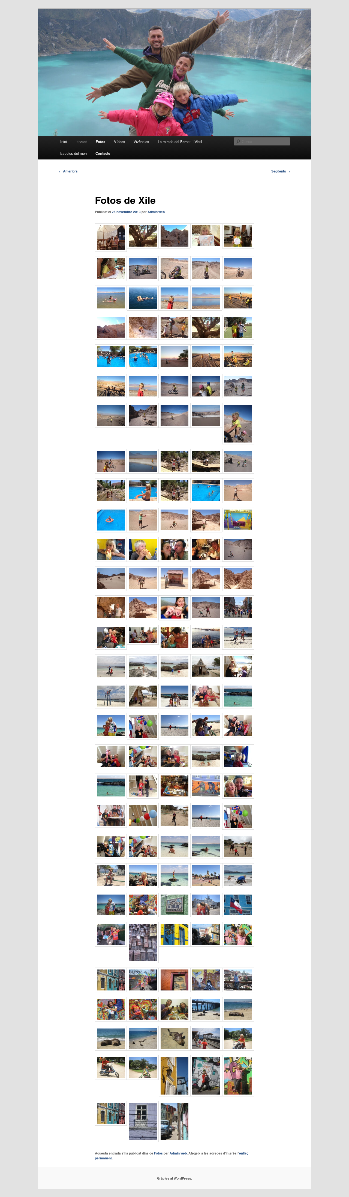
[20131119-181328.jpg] (143, 501)
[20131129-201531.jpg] (206, 857)
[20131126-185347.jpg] (206, 707)
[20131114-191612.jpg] (111, 250)
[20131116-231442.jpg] (111, 397)
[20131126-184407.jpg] (143, 678)
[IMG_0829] (111, 1078)
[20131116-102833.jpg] (206, 338)
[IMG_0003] (175, 945)
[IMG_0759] (111, 916)
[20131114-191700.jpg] (143, 247)
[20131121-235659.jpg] (175, 560)
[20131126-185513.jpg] (143, 768)
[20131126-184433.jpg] (175, 678)
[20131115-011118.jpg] (238, 280)
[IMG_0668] (238, 560)
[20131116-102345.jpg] (143, 309)
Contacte (102, 153)
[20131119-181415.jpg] (175, 501)
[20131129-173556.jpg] (175, 797)
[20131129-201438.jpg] (111, 886)
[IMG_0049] (143, 916)
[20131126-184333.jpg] (111, 678)
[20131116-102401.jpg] (206, 309)
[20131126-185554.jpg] (175, 768)
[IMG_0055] (206, 1020)
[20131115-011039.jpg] (143, 279)
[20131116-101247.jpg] (111, 309)
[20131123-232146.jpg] (111, 648)
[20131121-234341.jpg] (143, 560)
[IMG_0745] (111, 826)
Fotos (100, 141)
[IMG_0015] (238, 1095)
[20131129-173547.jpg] (206, 797)
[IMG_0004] (175, 1095)
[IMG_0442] (206, 397)
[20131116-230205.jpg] (175, 368)
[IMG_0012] (206, 1095)
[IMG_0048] (143, 1020)
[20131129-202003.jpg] (143, 826)
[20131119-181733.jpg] (206, 531)
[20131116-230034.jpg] (143, 368)
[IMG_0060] (143, 1049)
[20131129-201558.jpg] (143, 857)
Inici (63, 141)
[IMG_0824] (143, 1078)
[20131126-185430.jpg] (143, 738)
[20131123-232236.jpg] (175, 648)
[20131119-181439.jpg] (111, 531)
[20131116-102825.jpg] (175, 338)
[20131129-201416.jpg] (206, 886)
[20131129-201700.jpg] (111, 857)
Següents (280, 171)
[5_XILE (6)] (175, 916)
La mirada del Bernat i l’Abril (180, 141)
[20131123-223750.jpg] (143, 589)
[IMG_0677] (206, 619)
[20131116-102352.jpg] (175, 309)
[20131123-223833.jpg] (206, 589)
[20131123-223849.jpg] (175, 589)
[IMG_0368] (175, 397)
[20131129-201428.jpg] (175, 886)
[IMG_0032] (143, 1141)
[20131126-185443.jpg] (206, 736)
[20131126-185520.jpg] (111, 768)
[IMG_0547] (111, 472)
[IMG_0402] (143, 426)
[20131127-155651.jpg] (111, 797)
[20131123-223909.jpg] (238, 589)
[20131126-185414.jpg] (238, 707)
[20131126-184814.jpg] (143, 707)
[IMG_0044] (111, 1020)
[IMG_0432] (238, 472)
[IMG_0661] (111, 589)
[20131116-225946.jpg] (111, 368)
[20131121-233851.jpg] (238, 531)
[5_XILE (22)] (111, 945)
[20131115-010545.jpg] (206, 247)
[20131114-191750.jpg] (175, 247)
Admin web (156, 211)
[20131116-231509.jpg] (143, 397)
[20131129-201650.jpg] (238, 828)
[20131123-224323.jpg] (175, 619)
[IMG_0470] (206, 426)
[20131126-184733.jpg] (206, 677)
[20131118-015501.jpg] (175, 472)
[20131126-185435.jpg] (175, 736)
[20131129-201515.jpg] (175, 857)
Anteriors (68, 171)
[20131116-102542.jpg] (238, 309)
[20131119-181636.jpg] (238, 501)
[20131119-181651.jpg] (175, 531)
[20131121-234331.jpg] (111, 560)
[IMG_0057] (111, 1049)
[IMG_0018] (238, 945)
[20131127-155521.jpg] (143, 797)
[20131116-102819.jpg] (143, 338)
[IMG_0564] (143, 472)
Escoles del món (73, 153)
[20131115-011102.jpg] (175, 280)
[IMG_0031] (175, 991)
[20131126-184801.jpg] (238, 678)
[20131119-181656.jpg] (143, 531)
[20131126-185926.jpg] (206, 767)
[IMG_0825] (238, 1049)
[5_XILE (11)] (206, 916)
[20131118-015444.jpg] (111, 501)
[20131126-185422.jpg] (111, 736)
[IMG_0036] (238, 991)
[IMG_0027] (143, 991)
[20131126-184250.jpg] (238, 648)
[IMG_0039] (175, 1141)
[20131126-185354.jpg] (175, 707)
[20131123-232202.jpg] (143, 643)
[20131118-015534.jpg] (206, 472)
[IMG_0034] (206, 991)
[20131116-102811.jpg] (111, 338)
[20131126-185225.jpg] (111, 707)
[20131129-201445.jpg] (143, 886)
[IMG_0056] (238, 1020)
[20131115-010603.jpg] (238, 247)
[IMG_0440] (238, 443)
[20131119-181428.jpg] (206, 501)
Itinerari (81, 141)
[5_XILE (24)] (143, 961)
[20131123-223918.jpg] (111, 619)
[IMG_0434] (175, 426)
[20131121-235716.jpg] (206, 560)
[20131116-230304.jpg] (238, 368)
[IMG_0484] (111, 426)
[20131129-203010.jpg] (206, 827)
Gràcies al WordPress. (174, 1178)
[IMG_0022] (111, 991)
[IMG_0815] (206, 1049)
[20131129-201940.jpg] (175, 826)
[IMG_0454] (238, 397)
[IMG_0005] (206, 945)
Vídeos (119, 141)
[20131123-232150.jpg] (238, 619)
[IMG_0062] (175, 1049)
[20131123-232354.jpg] (206, 648)
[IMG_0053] (175, 1020)
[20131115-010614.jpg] (111, 280)
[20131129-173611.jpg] (238, 797)
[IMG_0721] (238, 886)
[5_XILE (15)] (238, 916)
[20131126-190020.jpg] (238, 767)
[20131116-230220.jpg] (206, 368)
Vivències (141, 141)
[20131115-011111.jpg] (206, 280)
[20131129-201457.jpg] (238, 857)
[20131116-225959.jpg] (238, 338)
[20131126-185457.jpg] (238, 736)
